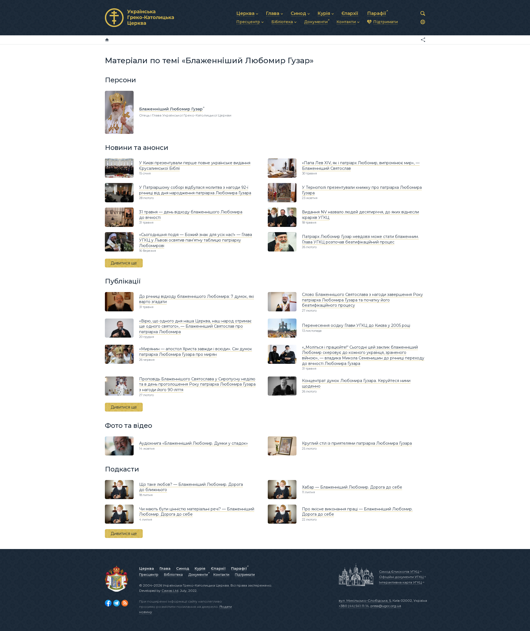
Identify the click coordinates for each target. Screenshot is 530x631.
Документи (198, 574)
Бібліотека (173, 574)
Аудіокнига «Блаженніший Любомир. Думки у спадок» (193, 443)
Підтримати (245, 574)
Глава (165, 568)
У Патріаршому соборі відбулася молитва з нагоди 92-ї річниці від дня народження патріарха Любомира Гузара (195, 190)
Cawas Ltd (169, 590)
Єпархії (218, 568)
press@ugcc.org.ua (385, 606)
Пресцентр (148, 574)
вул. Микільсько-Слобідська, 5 (365, 600)
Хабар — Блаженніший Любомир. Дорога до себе (352, 487)
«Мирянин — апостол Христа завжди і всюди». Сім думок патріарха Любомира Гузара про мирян (195, 351)
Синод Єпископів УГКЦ (399, 571)
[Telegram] (116, 603)
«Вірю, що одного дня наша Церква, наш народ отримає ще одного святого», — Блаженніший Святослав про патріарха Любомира (195, 326)
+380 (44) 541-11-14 (354, 606)
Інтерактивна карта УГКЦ (400, 582)
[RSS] (124, 603)
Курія (200, 568)
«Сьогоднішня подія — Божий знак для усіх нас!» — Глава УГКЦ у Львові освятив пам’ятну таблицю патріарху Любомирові (195, 240)
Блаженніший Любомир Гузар (171, 109)
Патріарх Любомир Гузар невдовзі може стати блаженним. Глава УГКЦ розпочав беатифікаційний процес (360, 239)
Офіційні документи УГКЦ (401, 577)
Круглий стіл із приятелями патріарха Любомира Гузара (357, 443)
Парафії (239, 568)
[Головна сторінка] (107, 39)
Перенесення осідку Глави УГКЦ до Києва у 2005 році (356, 325)
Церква (146, 568)
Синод (182, 568)
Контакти (221, 574)
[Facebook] (108, 603)
